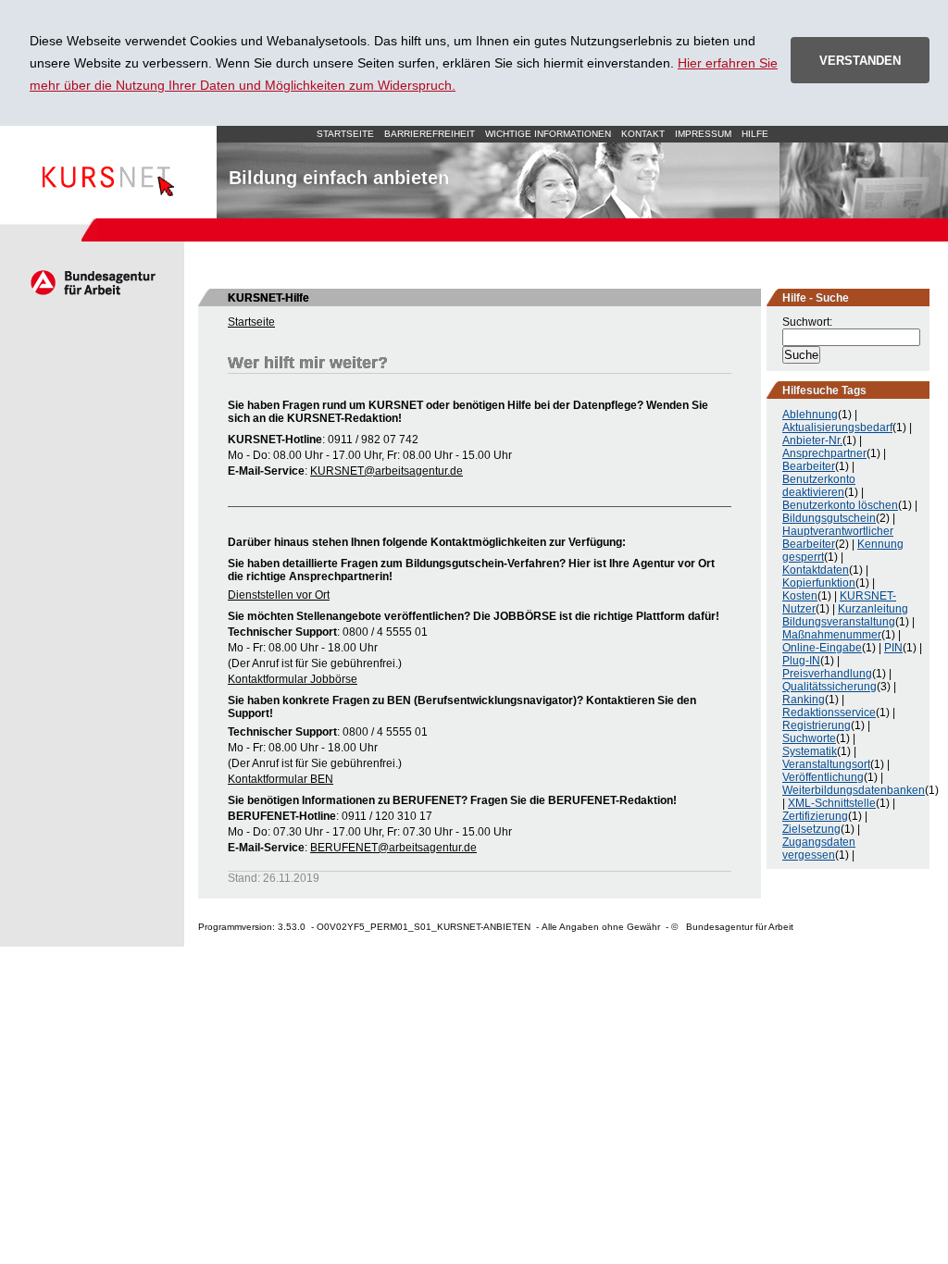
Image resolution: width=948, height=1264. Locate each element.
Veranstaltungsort (826, 764)
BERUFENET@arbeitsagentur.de (393, 847)
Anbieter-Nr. (812, 440)
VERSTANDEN (860, 61)
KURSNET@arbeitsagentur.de (386, 471)
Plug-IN (801, 660)
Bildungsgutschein (829, 518)
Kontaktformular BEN (280, 779)
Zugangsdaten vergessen (818, 848)
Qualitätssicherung (829, 686)
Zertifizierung (815, 816)
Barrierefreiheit (429, 134)
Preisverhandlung (827, 673)
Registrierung (816, 725)
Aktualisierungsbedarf (837, 427)
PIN (893, 647)
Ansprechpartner (824, 453)
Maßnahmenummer (831, 634)
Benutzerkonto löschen (840, 505)
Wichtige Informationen (548, 134)
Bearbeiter (808, 466)
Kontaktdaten (815, 570)
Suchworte (809, 738)
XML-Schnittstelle (832, 803)
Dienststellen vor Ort (279, 595)
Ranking (803, 699)
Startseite (108, 172)
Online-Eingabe (822, 647)
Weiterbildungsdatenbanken (853, 790)
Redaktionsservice (829, 712)
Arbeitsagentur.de (92, 282)
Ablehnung (810, 414)
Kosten (799, 595)
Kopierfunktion (818, 582)
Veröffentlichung (823, 777)
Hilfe (755, 134)
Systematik (809, 751)
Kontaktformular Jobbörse (292, 679)
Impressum (703, 134)
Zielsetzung (811, 829)
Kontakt (643, 134)
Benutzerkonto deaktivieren (818, 486)
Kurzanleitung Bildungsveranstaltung (845, 615)
